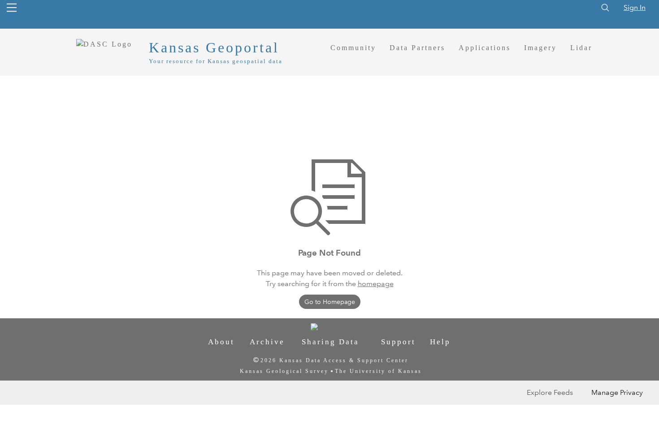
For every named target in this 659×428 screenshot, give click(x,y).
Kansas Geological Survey (284, 371)
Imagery (540, 47)
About (221, 342)
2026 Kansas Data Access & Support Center (334, 360)
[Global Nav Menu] (11, 7)
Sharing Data (330, 342)
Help (440, 342)
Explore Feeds (550, 392)
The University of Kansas (378, 371)
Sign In (635, 7)
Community (353, 47)
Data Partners (417, 47)
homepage (376, 283)
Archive (267, 342)
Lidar (581, 47)
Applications (485, 47)
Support (398, 342)
